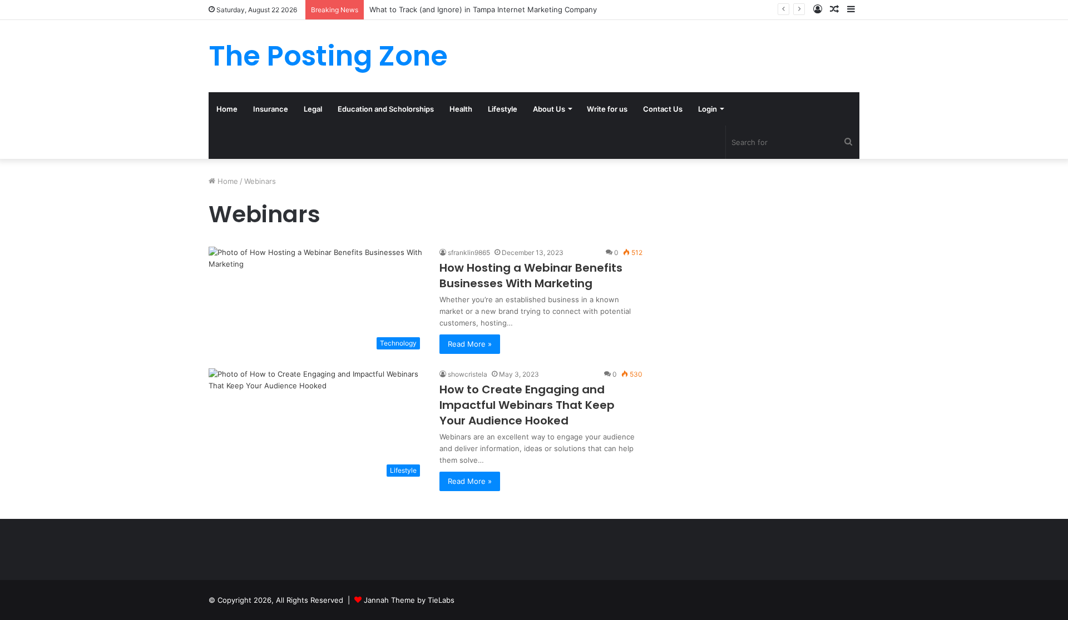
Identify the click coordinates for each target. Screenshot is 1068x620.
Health (460, 108)
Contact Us (663, 108)
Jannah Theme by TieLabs (409, 600)
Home (227, 108)
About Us (549, 108)
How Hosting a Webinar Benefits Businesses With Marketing (530, 275)
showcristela (467, 374)
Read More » (470, 343)
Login (707, 108)
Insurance (270, 108)
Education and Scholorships (386, 108)
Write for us (607, 108)
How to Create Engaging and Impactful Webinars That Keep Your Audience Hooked (527, 405)
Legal (313, 108)
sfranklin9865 (469, 252)
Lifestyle (502, 108)
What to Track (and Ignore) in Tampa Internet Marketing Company (483, 9)
